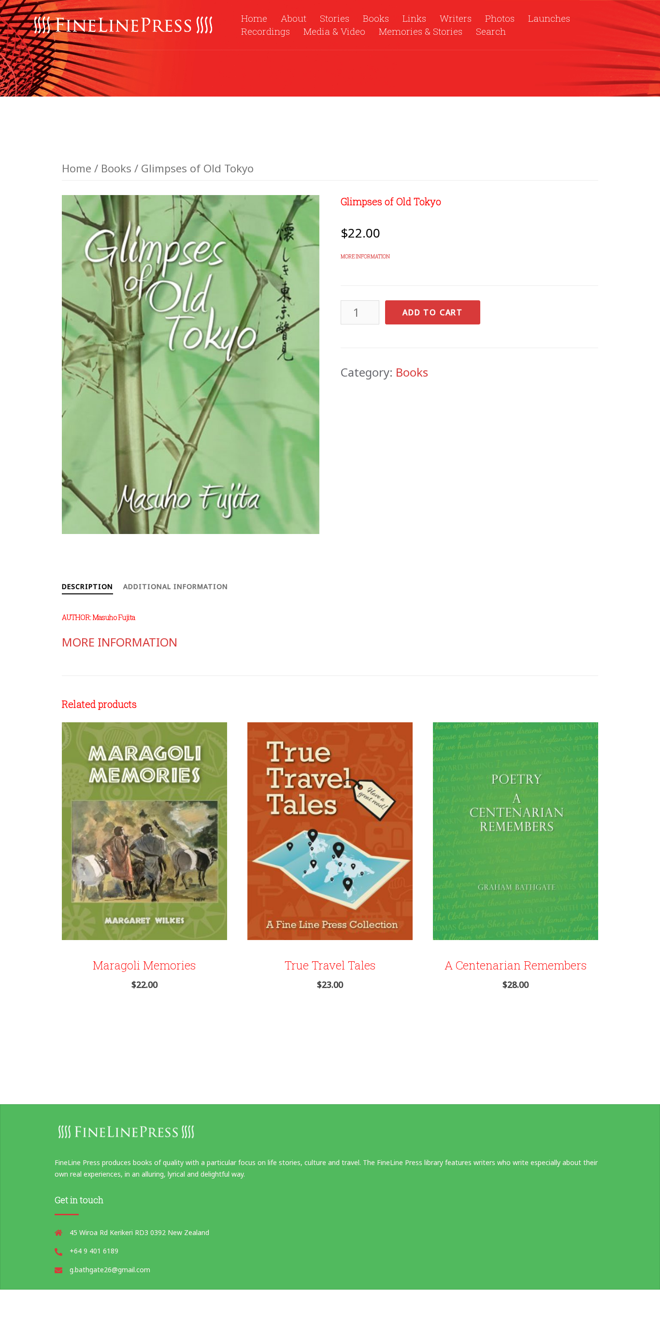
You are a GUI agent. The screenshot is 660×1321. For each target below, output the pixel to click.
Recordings (265, 31)
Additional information (175, 586)
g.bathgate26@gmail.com (110, 1269)
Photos (500, 18)
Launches (549, 18)
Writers (456, 18)
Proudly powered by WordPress (138, 1305)
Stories (334, 18)
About (293, 18)
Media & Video (334, 31)
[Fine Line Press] (124, 23)
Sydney (298, 1305)
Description (87, 586)
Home (254, 18)
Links (414, 18)
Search (491, 31)
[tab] (87, 584)
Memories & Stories (420, 31)
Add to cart (432, 312)
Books (376, 18)
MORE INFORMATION (365, 256)
